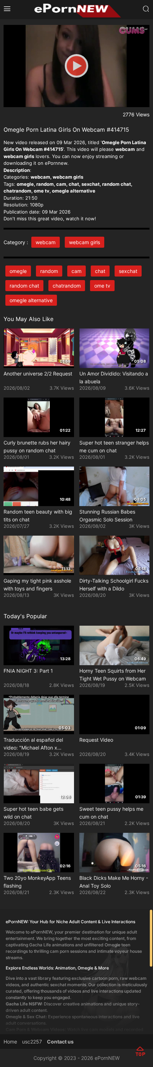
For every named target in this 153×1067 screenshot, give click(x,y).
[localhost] (76, 9)
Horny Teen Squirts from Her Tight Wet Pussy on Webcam (112, 675)
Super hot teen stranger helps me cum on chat (114, 446)
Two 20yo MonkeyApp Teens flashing (37, 882)
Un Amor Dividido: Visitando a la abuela (113, 377)
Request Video (96, 740)
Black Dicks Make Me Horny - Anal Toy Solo (113, 882)
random (49, 271)
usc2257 (32, 1042)
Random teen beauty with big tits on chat (38, 515)
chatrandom (67, 286)
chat (100, 271)
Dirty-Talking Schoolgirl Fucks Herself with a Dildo (113, 585)
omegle (18, 271)
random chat (24, 286)
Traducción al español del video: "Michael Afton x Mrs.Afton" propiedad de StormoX (33, 744)
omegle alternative (31, 300)
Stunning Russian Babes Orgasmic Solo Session (107, 515)
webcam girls (84, 242)
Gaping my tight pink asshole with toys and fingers (37, 585)
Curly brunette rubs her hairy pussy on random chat (37, 446)
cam (76, 271)
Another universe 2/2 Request (38, 373)
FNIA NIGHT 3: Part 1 (28, 671)
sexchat (128, 271)
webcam (46, 242)
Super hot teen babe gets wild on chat (33, 813)
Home (10, 1042)
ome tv (102, 286)
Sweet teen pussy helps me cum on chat (111, 813)
